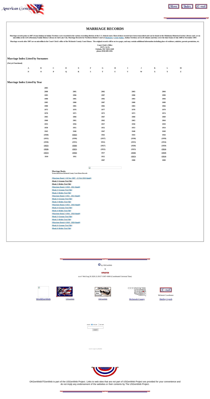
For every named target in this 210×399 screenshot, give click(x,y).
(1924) (164, 149)
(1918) (133, 153)
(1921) (74, 149)
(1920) (46, 149)
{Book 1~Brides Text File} (61, 184)
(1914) (164, 156)
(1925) (46, 146)
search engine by (95, 348)
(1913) (133, 156)
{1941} (74, 135)
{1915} (46, 153)
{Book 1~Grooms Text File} (62, 181)
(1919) (164, 153)
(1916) (74, 153)
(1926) (74, 146)
